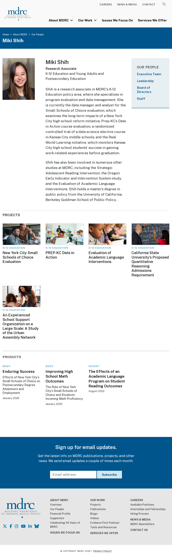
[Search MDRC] (164, 4)
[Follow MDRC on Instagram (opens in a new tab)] (16, 526)
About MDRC (59, 20)
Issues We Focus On (117, 20)
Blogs (94, 513)
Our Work (85, 20)
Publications (98, 509)
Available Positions (142, 504)
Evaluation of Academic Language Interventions (106, 257)
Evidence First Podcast (104, 522)
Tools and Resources (103, 527)
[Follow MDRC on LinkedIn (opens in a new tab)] (30, 526)
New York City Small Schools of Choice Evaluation (20, 257)
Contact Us (139, 530)
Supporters (57, 518)
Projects (95, 504)
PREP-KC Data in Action (60, 255)
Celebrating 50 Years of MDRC (65, 524)
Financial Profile (60, 513)
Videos (94, 518)
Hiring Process (139, 513)
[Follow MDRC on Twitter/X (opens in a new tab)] (5, 526)
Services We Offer (152, 20)
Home (6, 34)
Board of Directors (144, 90)
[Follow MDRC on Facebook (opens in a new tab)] (11, 526)
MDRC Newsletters (142, 524)
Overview (56, 504)
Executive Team (149, 74)
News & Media (127, 4)
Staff (141, 98)
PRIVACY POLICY (102, 551)
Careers (106, 4)
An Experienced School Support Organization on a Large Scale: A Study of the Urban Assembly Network (21, 326)
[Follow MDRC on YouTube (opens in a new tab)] (23, 526)
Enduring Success (19, 371)
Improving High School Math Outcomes (59, 376)
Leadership (145, 81)
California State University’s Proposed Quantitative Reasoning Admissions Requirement (150, 264)
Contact (148, 4)
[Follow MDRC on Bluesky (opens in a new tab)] (36, 526)
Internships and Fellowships (148, 509)
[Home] (21, 13)
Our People (38, 34)
